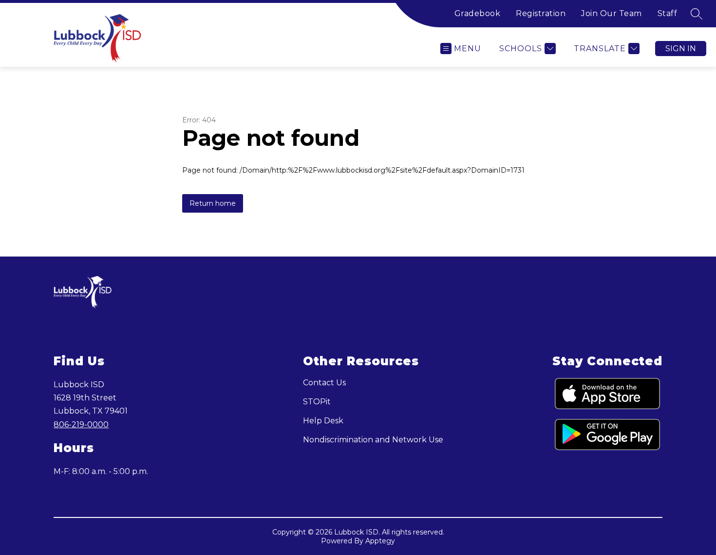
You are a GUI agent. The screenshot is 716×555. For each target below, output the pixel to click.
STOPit (317, 401)
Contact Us (324, 382)
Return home (212, 203)
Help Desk (323, 420)
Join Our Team (611, 13)
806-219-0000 (81, 424)
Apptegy (380, 540)
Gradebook (477, 13)
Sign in (680, 48)
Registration (540, 13)
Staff (668, 13)
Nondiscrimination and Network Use (373, 439)
